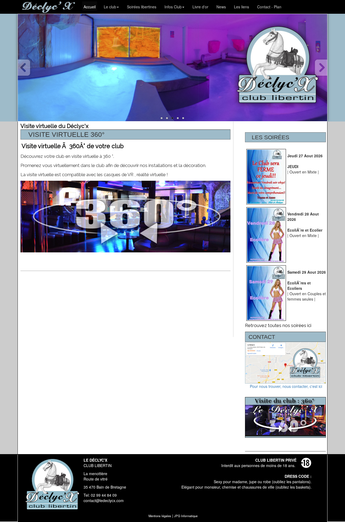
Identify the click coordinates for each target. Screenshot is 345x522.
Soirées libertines (141, 6)
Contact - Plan (269, 6)
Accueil (90, 6)
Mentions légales (160, 516)
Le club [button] (110, 6)
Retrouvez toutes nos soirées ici (278, 325)
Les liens (241, 6)
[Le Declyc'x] (161, 118)
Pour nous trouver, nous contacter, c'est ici (285, 386)
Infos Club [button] (173, 6)
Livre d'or (200, 6)
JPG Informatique (186, 516)
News (221, 6)
